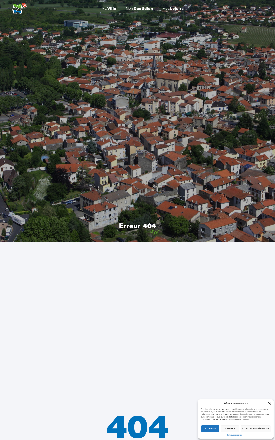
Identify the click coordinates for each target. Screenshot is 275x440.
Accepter (210, 428)
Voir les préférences (255, 428)
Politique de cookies (234, 435)
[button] (269, 403)
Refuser (230, 428)
